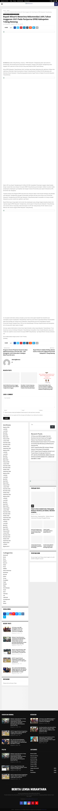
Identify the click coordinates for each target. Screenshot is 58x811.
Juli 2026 (5, 429)
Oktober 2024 (6, 469)
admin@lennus (7, 24)
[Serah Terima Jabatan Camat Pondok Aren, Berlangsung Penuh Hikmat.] (49, 539)
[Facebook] (21, 803)
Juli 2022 (5, 521)
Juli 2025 (5, 452)
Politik (15, 14)
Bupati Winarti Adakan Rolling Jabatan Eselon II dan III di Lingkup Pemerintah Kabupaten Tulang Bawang (44, 351)
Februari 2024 (6, 485)
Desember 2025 (6, 442)
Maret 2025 (5, 460)
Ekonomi (11, 14)
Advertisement (20, 1)
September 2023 (7, 494)
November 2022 (6, 513)
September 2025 (7, 448)
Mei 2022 (5, 525)
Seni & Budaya (6, 587)
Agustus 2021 (6, 542)
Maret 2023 (5, 506)
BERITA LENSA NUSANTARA (29, 789)
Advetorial (5, 555)
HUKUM (5, 568)
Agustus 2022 (6, 519)
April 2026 (5, 435)
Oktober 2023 (6, 492)
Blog (11, 1)
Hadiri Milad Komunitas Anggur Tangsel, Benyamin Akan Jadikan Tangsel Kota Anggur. (11, 386)
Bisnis (4, 559)
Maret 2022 (5, 529)
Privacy (14, 1)
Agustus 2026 (6, 427)
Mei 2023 (5, 502)
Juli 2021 (5, 544)
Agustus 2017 (6, 546)
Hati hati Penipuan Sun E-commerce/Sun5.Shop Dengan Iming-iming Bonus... (36, 531)
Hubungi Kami (27, 1)
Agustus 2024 (6, 473)
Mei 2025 (5, 456)
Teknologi (5, 593)
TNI (4, 595)
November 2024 (6, 467)
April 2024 (5, 481)
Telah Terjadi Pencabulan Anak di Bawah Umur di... (47, 531)
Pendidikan (5, 580)
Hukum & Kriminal (7, 570)
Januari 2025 (6, 463)
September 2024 (7, 471)
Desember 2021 (6, 534)
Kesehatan (5, 572)
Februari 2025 (6, 461)
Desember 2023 (6, 488)
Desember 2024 (6, 465)
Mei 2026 (5, 433)
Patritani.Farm (44, 809)
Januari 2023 (6, 510)
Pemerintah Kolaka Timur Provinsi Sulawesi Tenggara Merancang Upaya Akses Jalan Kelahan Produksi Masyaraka (46, 387)
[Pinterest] (32, 803)
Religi (4, 586)
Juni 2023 (5, 500)
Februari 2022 (6, 531)
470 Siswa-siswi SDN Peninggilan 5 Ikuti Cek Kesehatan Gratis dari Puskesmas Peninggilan (17, 629)
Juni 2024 (5, 477)
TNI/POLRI (5, 597)
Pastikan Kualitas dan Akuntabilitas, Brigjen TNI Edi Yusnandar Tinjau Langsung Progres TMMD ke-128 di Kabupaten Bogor (47, 729)
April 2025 (5, 458)
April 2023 (5, 504)
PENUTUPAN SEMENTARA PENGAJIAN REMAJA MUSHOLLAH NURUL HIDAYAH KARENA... (43, 511)
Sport (4, 591)
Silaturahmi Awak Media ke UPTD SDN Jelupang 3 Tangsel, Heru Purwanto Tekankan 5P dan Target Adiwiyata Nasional (47, 739)
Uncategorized (6, 599)
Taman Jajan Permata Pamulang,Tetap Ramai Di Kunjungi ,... (36, 546)
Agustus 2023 (6, 496)
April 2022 (5, 527)
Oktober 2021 (6, 538)
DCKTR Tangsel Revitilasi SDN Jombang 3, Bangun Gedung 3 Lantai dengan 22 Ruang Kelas (19, 651)
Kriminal (5, 574)
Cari (32, 424)
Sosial (18, 14)
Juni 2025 (5, 454)
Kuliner (4, 576)
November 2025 (6, 444)
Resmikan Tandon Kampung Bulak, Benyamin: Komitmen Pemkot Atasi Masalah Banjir (28, 386)
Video (4, 601)
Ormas (4, 578)
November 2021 (6, 536)
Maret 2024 (5, 483)
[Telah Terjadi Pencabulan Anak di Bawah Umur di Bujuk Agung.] (49, 524)
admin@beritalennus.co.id (31, 799)
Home (4, 566)
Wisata (4, 603)
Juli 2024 (5, 475)
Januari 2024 (6, 486)
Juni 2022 (5, 523)
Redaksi (5, 584)
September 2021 (7, 540)
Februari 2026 (6, 438)
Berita (5, 14)
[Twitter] (25, 803)
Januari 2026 (6, 440)
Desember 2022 (6, 511)
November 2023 (6, 490)
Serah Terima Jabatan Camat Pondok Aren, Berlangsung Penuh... (48, 546)
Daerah (8, 14)
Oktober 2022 (6, 515)
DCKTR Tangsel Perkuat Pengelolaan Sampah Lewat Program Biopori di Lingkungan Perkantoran (19, 660)
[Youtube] (36, 803)
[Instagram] (29, 803)
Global (4, 564)
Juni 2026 (5, 431)
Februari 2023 (6, 508)
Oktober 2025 (6, 446)
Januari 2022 (6, 533)
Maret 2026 (5, 436)
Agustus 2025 (6, 450)
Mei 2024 (5, 479)
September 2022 (7, 517)
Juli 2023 (5, 498)
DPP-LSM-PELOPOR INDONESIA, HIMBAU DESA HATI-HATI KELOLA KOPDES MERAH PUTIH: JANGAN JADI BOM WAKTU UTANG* (19, 670)
